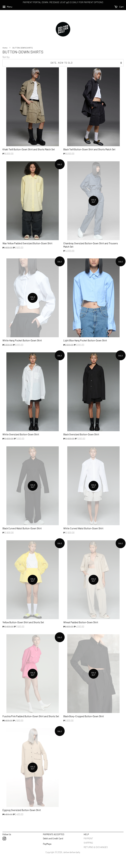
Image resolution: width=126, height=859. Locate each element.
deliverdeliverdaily (71, 852)
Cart (121, 6)
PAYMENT (88, 838)
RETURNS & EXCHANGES (96, 847)
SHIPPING (88, 842)
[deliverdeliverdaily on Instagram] (4, 839)
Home (4, 47)
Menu (9, 6)
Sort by (6, 57)
